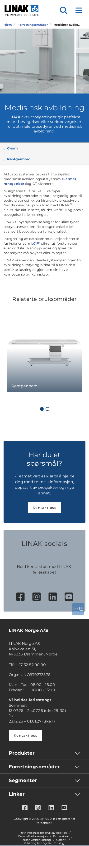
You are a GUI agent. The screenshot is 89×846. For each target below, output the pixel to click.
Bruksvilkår (61, 836)
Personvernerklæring (35, 840)
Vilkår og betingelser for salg (44, 843)
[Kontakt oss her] (78, 609)
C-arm (12, 148)
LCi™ (35, 243)
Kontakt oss (44, 508)
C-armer (69, 179)
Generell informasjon (33, 836)
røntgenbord (15, 184)
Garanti (61, 840)
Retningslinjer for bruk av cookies (43, 832)
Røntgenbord (19, 159)
